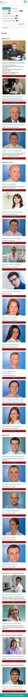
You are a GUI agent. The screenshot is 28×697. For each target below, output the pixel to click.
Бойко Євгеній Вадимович (10, 511)
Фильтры (21, 24)
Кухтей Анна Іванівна (9, 318)
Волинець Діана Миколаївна (11, 265)
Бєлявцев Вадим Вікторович (11, 484)
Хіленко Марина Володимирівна (12, 400)
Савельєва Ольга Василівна (11, 623)
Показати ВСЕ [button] (6, 8)
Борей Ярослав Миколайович (12, 238)
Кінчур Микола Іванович (10, 564)
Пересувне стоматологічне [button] (10, 16)
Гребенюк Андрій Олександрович (13, 456)
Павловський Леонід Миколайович (13, 125)
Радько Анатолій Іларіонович (12, 151)
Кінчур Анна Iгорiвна (9, 537)
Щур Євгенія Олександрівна (11, 426)
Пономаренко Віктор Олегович (12, 96)
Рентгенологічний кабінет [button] (9, 18)
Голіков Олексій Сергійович (11, 291)
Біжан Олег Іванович (9, 184)
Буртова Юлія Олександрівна (12, 595)
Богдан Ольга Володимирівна (12, 212)
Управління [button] (6, 11)
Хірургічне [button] (6, 13)
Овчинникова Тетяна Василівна (12, 656)
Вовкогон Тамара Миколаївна (12, 687)
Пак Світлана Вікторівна (10, 345)
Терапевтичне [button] (17, 11)
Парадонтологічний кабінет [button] (10, 20)
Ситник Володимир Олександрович (8, 372)
